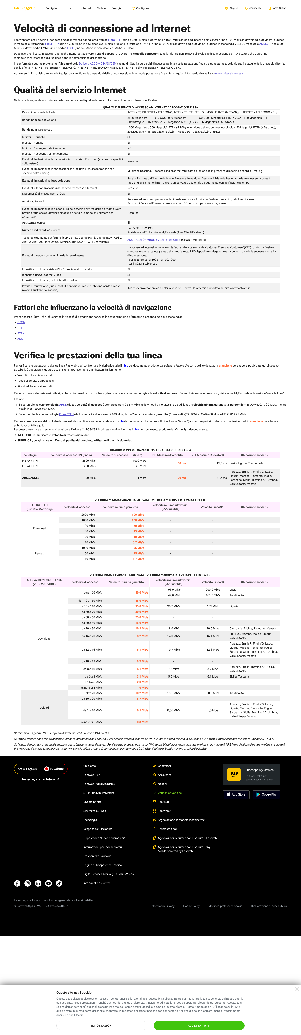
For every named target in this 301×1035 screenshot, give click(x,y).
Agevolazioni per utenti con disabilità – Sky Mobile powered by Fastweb (184, 849)
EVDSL (160, 239)
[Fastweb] (28, 8)
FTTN (20, 333)
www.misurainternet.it (229, 73)
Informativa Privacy (162, 906)
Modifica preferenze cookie (225, 906)
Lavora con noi (167, 829)
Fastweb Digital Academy (99, 783)
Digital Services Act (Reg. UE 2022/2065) (108, 874)
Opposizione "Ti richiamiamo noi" (104, 838)
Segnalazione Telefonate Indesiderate (181, 820)
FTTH (20, 327)
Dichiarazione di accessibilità (269, 906)
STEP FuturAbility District (98, 792)
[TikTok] (59, 883)
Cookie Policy (191, 906)
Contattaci (164, 765)
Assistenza (165, 774)
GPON (21, 322)
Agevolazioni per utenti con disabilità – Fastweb (187, 838)
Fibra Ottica (173, 239)
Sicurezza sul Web (94, 811)
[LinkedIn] (38, 883)
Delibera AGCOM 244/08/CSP (97, 63)
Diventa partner (92, 801)
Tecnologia (90, 820)
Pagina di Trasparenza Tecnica (102, 865)
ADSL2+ (141, 239)
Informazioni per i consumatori (102, 847)
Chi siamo (89, 765)
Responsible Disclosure (97, 829)
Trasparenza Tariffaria (97, 856)
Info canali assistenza (97, 883)
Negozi (162, 783)
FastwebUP (165, 811)
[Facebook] (17, 883)
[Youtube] (48, 883)
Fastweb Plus (91, 774)
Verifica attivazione (170, 792)
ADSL (130, 239)
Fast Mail (163, 801)
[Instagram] (27, 883)
